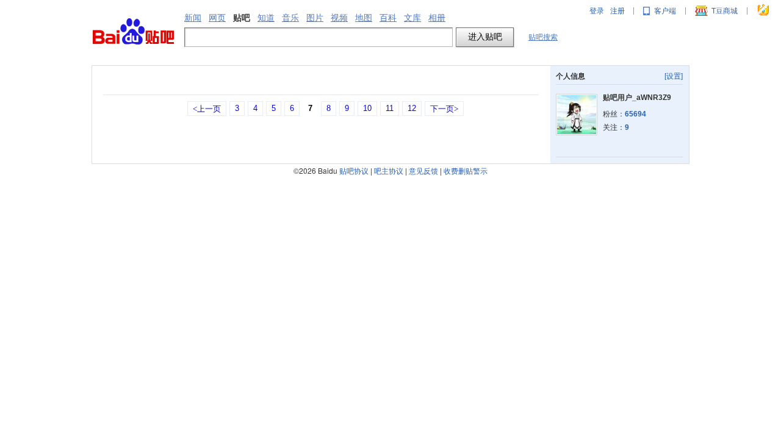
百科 (388, 18)
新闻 (192, 18)
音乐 (290, 18)
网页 (217, 18)
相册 (436, 18)
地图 (363, 18)
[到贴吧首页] (133, 32)
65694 (635, 114)
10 (367, 108)
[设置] (673, 76)
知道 (266, 18)
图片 (314, 18)
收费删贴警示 (466, 170)
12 (412, 108)
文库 (412, 18)
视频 (339, 18)
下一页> (444, 108)
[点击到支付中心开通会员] (764, 11)
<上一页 (207, 108)
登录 (596, 11)
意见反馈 (423, 170)
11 (390, 108)
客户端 (665, 11)
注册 (617, 11)
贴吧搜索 (543, 37)
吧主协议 (388, 170)
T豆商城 (724, 11)
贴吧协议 (354, 170)
